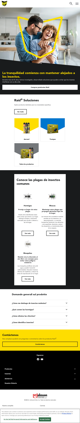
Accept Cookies (45, 419)
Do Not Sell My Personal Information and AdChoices (20, 419)
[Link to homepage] (4, 4)
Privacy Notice (66, 413)
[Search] (71, 4)
